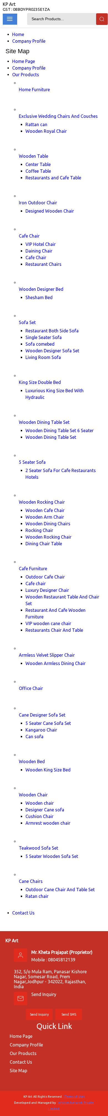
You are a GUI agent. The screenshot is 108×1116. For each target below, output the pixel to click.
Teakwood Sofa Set (38, 847)
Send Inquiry (43, 994)
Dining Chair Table (43, 543)
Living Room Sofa (43, 357)
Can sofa (34, 736)
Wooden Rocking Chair (42, 502)
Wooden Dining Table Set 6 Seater (59, 430)
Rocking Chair (39, 530)
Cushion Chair (39, 816)
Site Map (18, 1070)
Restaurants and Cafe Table (53, 177)
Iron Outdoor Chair (38, 202)
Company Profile (28, 41)
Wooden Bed (32, 761)
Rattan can (36, 124)
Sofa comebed (40, 344)
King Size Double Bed (40, 382)
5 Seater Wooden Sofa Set (51, 856)
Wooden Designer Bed (41, 289)
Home (18, 34)
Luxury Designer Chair (47, 590)
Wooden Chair (33, 794)
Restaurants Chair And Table (54, 630)
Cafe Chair (29, 235)
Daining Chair (38, 250)
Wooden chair (39, 803)
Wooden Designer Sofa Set (52, 350)
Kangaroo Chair (41, 729)
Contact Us (23, 912)
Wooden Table (33, 156)
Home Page (23, 61)
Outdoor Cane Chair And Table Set (60, 889)
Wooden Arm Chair (44, 516)
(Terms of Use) (74, 1096)
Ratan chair (36, 896)
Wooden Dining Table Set (44, 422)
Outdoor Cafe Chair (45, 576)
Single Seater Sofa (43, 337)
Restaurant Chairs (43, 264)
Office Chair (31, 688)
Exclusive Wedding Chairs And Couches (58, 116)
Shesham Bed (39, 297)
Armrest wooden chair (47, 823)
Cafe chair (35, 583)
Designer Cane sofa (44, 809)
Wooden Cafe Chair (45, 510)
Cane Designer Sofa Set (42, 714)
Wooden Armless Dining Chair (55, 663)
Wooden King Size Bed (48, 769)
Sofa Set (27, 322)
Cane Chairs (31, 881)
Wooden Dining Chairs (47, 523)
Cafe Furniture (33, 568)
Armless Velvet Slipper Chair (47, 655)
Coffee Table (38, 171)
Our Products (25, 74)
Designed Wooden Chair (49, 210)
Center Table (38, 164)
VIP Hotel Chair (40, 244)
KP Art (26, 7)
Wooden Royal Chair (46, 131)
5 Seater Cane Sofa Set (48, 723)
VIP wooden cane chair (48, 623)
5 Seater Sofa (32, 462)
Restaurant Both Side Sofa (52, 330)
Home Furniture (34, 89)
